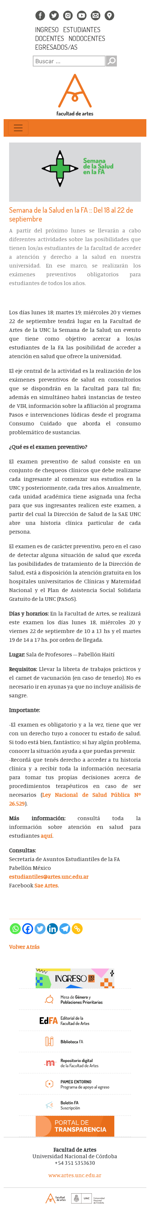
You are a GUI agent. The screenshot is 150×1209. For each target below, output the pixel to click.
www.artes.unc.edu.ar (74, 1175)
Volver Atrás (24, 946)
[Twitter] (40, 928)
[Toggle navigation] (18, 128)
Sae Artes (46, 885)
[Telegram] (64, 928)
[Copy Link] (77, 928)
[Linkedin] (52, 928)
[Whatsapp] (15, 928)
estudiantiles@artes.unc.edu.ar (48, 876)
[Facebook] (27, 928)
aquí (46, 835)
